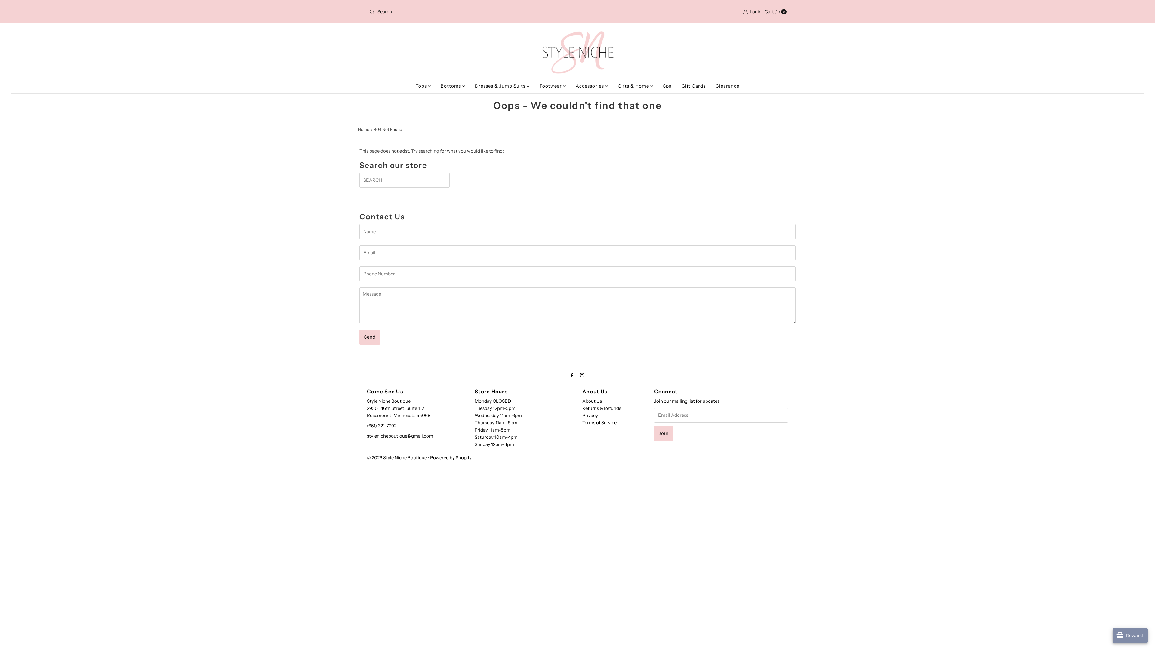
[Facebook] (572, 375)
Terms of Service (599, 423)
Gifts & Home (634, 86)
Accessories (590, 86)
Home (363, 129)
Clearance (727, 86)
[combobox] (435, 12)
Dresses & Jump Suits (501, 86)
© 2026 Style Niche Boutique (397, 457)
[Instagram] (582, 375)
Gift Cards (694, 86)
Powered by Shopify (451, 457)
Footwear (551, 86)
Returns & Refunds (601, 408)
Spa (667, 86)
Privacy (590, 415)
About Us (592, 401)
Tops (422, 86)
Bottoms (451, 86)
